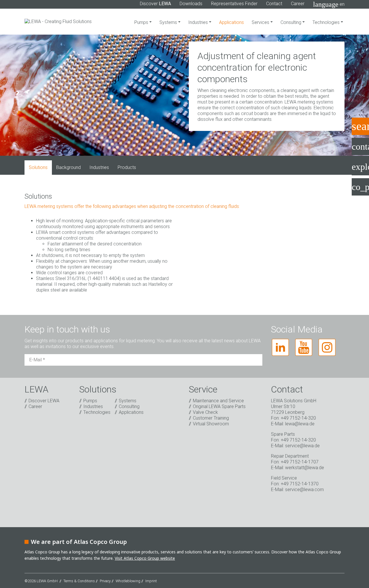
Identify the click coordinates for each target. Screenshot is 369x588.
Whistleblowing (128, 581)
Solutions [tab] (38, 167)
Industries (198, 22)
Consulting (291, 22)
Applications (231, 22)
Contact (274, 3)
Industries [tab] (99, 167)
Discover (155, 3)
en (328, 4)
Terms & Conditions (79, 581)
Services (261, 22)
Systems (168, 22)
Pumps (141, 22)
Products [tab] (127, 167)
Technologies (326, 22)
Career (297, 3)
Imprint (151, 581)
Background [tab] (68, 167)
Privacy (105, 581)
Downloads (191, 3)
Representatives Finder (234, 3)
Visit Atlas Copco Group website (145, 558)
